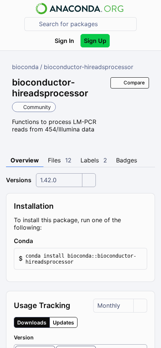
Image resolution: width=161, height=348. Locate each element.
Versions (18, 180)
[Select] (88, 180)
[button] (80, 259)
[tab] (24, 160)
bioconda (25, 67)
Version (24, 337)
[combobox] (85, 24)
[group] (46, 322)
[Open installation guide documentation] (39, 241)
